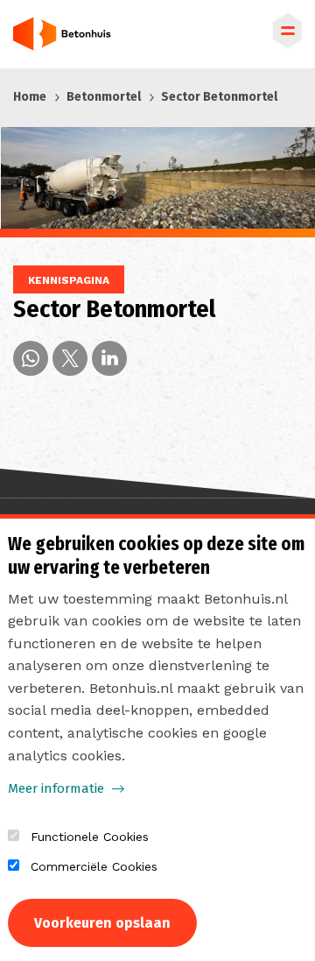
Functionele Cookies (90, 837)
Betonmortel (103, 96)
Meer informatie (56, 788)
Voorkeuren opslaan (102, 923)
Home (29, 96)
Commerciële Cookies (94, 866)
